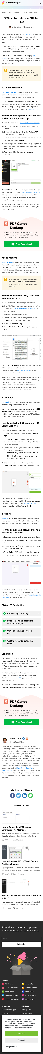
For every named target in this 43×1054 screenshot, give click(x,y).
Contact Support (27, 1013)
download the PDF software (30, 123)
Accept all (21, 1034)
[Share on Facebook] (12, 795)
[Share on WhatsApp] (30, 795)
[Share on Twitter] (18, 795)
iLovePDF (5, 518)
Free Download (24, 244)
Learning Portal (15, 12)
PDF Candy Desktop (32, 12)
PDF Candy (6, 402)
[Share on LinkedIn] (24, 795)
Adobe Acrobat (7, 262)
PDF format (29, 34)
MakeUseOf (20, 768)
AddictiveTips (7, 770)
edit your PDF (17, 678)
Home (4, 12)
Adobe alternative (23, 370)
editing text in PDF (30, 503)
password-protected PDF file (25, 309)
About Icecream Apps (9, 1010)
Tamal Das (17, 27)
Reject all (21, 1040)
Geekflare (29, 768)
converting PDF (33, 109)
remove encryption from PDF (30, 192)
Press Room (5, 1013)
